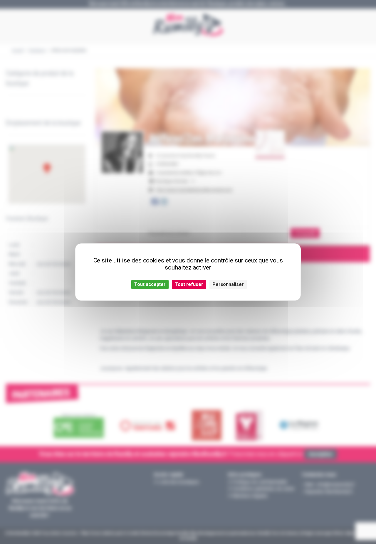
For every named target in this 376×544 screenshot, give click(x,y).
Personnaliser (228, 284)
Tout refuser (189, 284)
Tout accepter (150, 284)
